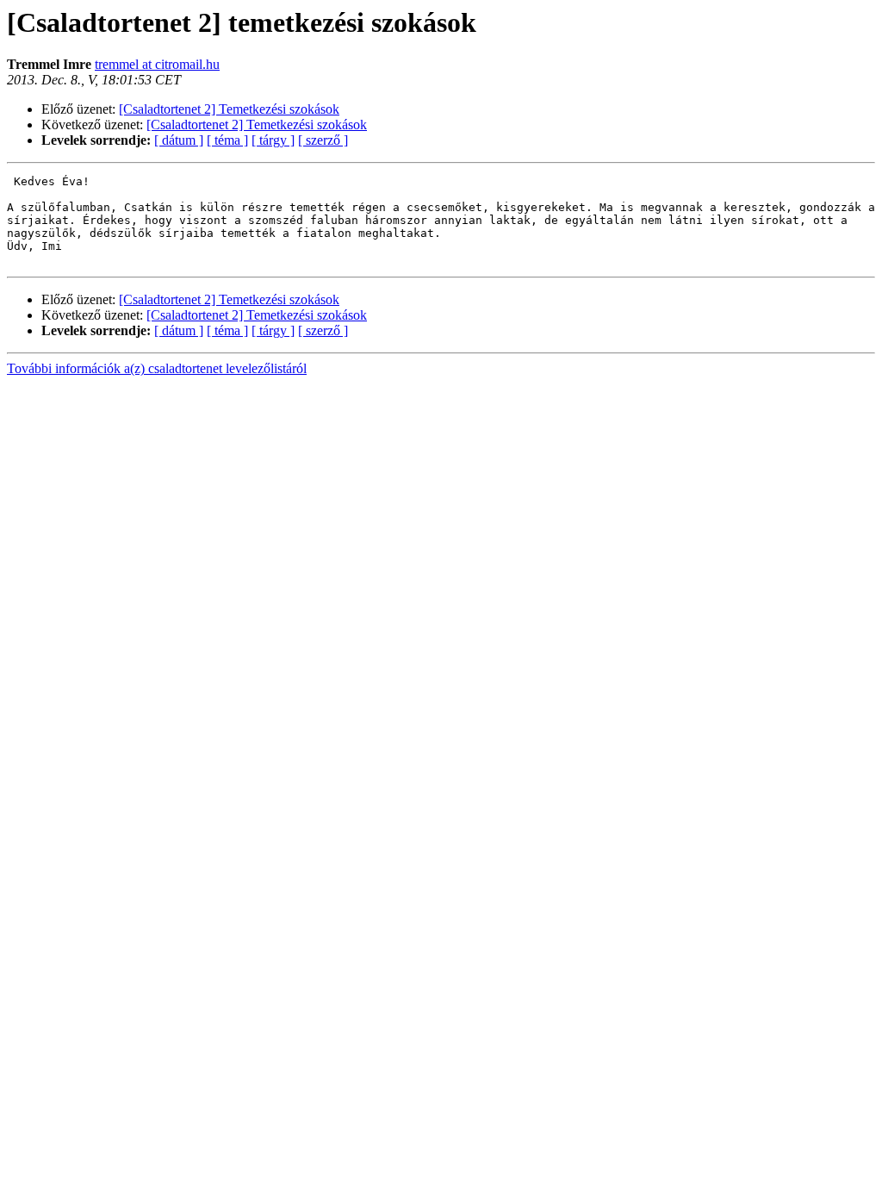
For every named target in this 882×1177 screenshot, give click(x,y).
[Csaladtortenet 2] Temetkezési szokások (229, 109)
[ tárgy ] (273, 140)
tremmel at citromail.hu (157, 64)
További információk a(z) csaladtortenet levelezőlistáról (157, 368)
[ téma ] (227, 140)
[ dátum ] (178, 140)
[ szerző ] (323, 140)
